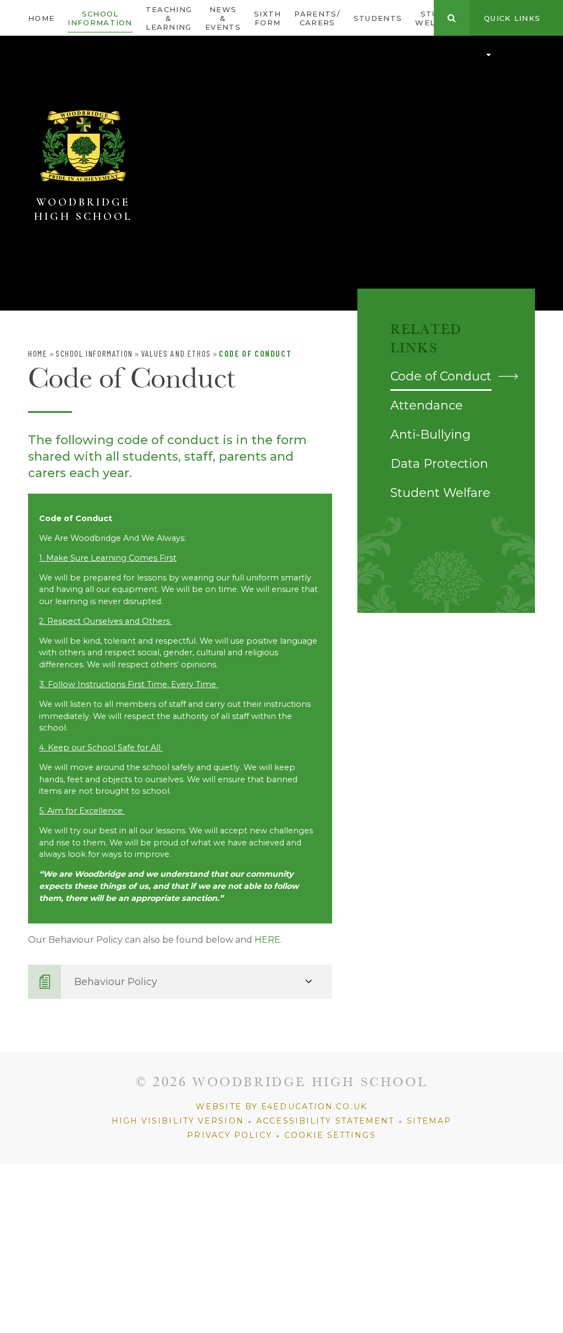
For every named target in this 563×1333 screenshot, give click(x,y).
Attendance (426, 405)
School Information (94, 353)
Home (37, 353)
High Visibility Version (178, 1121)
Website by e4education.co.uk (281, 1106)
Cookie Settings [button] (330, 1135)
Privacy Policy (229, 1135)
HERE (267, 939)
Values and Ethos (176, 353)
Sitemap (429, 1121)
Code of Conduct (255, 353)
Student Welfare (440, 492)
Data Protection (439, 463)
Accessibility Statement (325, 1121)
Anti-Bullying (430, 434)
